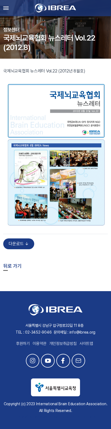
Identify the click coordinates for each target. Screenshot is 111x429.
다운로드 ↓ (19, 243)
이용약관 (39, 343)
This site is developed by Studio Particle (55, 417)
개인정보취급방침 (63, 343)
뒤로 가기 (12, 266)
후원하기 (23, 343)
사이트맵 (86, 343)
